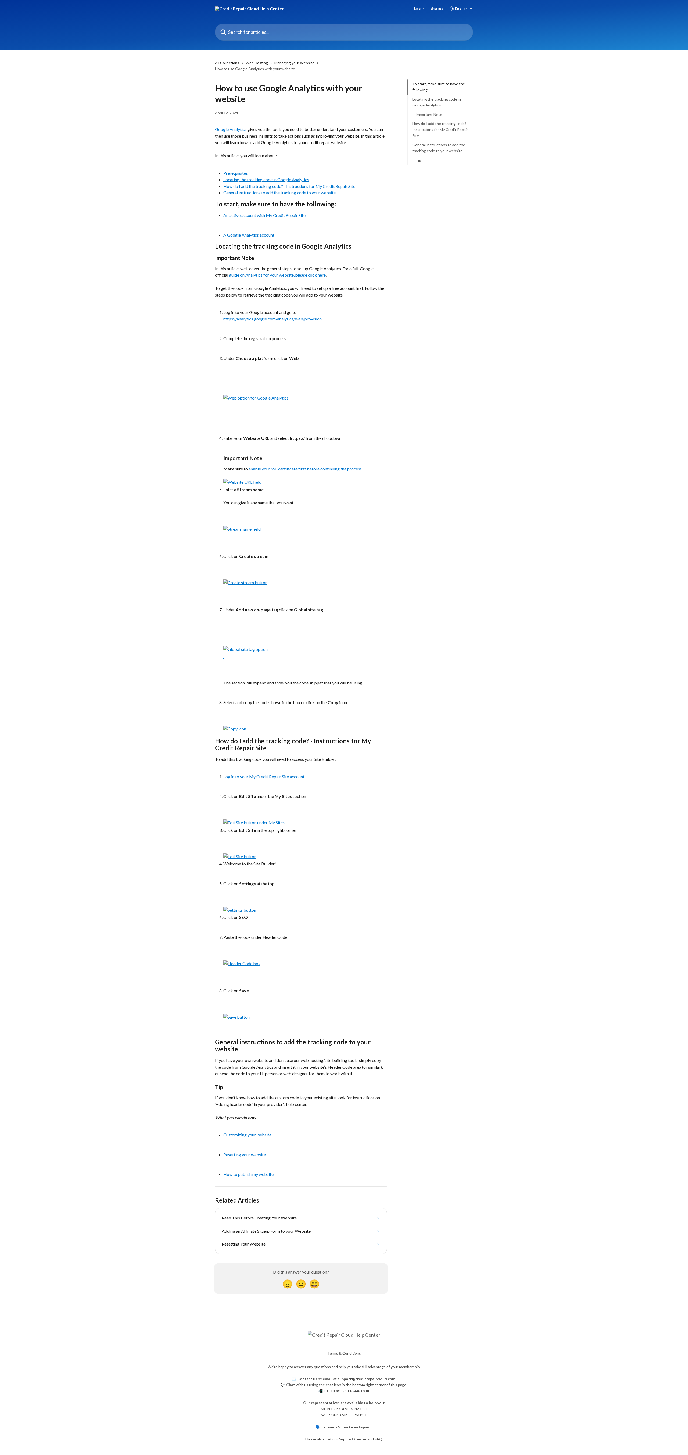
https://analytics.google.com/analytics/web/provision (272, 318)
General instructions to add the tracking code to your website (279, 192)
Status (437, 8)
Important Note (428, 114)
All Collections (227, 62)
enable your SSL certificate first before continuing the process (305, 468)
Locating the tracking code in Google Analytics (266, 179)
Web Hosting (257, 62)
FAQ (378, 1439)
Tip (418, 160)
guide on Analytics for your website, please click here (277, 274)
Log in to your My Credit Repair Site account (263, 776)
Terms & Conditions (344, 1353)
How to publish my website (248, 1174)
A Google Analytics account (248, 234)
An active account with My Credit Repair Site (264, 215)
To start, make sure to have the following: (438, 86)
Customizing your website (247, 1134)
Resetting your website (244, 1154)
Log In (419, 8)
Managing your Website (294, 62)
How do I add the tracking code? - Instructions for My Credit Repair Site (289, 186)
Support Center (353, 1439)
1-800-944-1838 (355, 1391)
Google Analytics (231, 129)
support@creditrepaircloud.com (366, 1378)
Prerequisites (235, 173)
